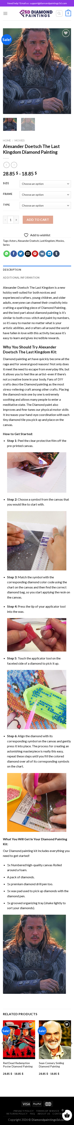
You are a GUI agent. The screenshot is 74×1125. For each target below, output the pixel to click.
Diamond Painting (53, 307)
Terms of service (47, 1110)
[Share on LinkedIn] (49, 253)
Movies (20, 140)
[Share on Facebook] (13, 253)
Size (6, 183)
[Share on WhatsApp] (6, 253)
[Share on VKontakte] (42, 253)
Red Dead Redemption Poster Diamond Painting (18, 1064)
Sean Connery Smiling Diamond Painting (51, 1064)
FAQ (32, 1113)
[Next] (64, 71)
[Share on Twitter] (21, 253)
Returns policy (17, 1113)
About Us (43, 1113)
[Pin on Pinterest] (35, 253)
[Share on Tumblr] (56, 253)
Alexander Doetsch (28, 240)
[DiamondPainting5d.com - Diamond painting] (36, 13)
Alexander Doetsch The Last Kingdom (28, 287)
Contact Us (60, 1113)
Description (12, 269)
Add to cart (38, 219)
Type (6, 205)
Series (6, 244)
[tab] (37, 270)
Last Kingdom (47, 240)
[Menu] (5, 13)
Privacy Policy (24, 1110)
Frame (7, 194)
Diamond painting (36, 384)
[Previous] (9, 71)
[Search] (59, 13)
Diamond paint (42, 404)
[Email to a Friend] (28, 253)
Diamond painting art (17, 359)
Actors (13, 240)
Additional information (21, 277)
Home (7, 140)
